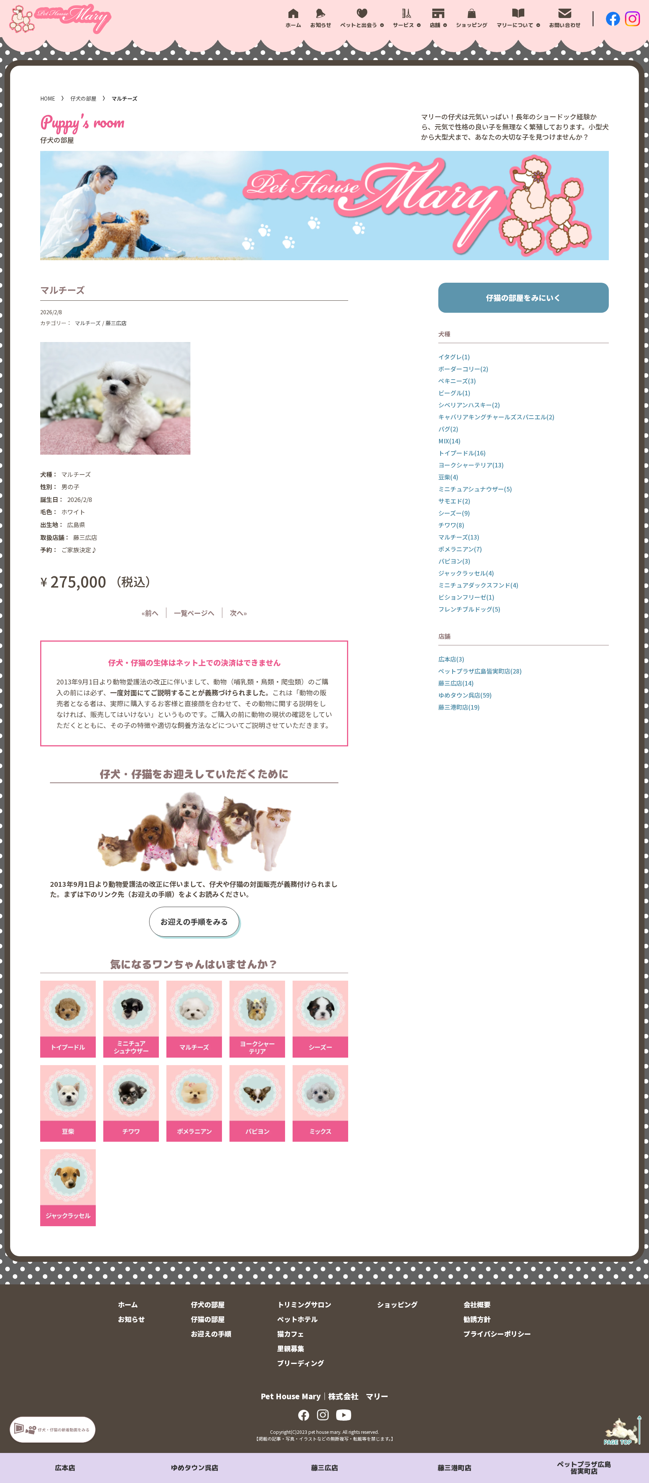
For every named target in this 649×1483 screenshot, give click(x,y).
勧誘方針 (477, 1319)
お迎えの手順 (211, 1333)
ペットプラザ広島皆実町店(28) (480, 670)
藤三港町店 (454, 1467)
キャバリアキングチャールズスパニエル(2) (496, 416)
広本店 (65, 1467)
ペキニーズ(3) (457, 380)
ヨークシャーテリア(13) (471, 464)
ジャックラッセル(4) (466, 572)
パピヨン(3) (454, 560)
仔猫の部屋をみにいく (523, 297)
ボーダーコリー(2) (463, 368)
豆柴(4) (448, 476)
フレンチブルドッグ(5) (469, 608)
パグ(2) (448, 428)
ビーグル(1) (454, 392)
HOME (47, 98)
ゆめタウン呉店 (194, 1467)
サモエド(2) (454, 500)
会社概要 (477, 1304)
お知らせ (131, 1319)
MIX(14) (449, 440)
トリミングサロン (304, 1304)
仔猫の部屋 (208, 1319)
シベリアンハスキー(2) (469, 404)
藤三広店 (324, 1467)
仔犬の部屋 (83, 98)
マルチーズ (88, 323)
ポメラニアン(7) (460, 548)
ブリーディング (300, 1363)
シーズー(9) (454, 512)
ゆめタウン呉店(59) (465, 694)
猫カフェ (290, 1333)
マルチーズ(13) (458, 536)
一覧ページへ (194, 613)
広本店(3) (451, 658)
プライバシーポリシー (497, 1333)
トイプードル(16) (462, 452)
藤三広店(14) (456, 682)
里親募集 (290, 1348)
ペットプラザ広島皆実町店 (584, 1468)
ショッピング (397, 1304)
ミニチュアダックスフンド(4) (478, 584)
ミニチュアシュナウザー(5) (475, 488)
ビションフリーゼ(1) (466, 596)
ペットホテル (297, 1319)
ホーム (128, 1304)
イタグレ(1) (454, 356)
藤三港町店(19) (459, 706)
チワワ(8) (451, 524)
